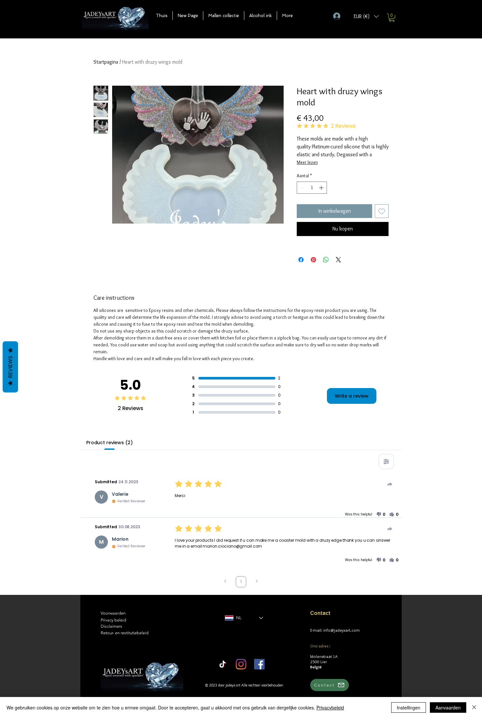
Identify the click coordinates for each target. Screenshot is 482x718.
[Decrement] (302, 187)
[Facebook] (259, 664)
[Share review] (390, 484)
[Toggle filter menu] (386, 461)
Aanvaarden (448, 707)
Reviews (10, 367)
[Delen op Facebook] (301, 260)
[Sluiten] (474, 707)
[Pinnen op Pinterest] (313, 260)
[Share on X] (338, 260)
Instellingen (408, 707)
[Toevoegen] (382, 211)
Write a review (352, 396)
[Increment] (322, 187)
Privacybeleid (330, 707)
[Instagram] (241, 664)
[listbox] (366, 16)
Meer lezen (307, 162)
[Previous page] (225, 582)
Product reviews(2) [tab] (109, 442)
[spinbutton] (312, 187)
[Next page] (257, 582)
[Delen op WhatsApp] (326, 260)
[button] (223, 15)
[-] (340, 16)
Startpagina (105, 62)
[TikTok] (222, 664)
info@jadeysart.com (341, 630)
